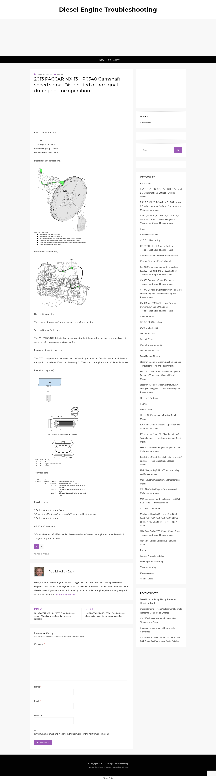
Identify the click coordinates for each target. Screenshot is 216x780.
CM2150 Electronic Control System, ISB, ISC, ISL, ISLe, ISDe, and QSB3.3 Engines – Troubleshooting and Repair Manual (159, 271)
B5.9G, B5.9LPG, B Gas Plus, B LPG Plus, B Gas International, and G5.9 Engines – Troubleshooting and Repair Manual (159, 219)
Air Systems (145, 183)
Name (37, 686)
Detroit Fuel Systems (150, 350)
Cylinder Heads (147, 316)
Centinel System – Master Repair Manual (159, 255)
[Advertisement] (108, 37)
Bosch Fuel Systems (149, 234)
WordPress (124, 767)
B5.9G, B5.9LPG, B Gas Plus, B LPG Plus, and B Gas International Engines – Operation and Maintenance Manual (161, 206)
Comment (39, 644)
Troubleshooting (148, 567)
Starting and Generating (151, 561)
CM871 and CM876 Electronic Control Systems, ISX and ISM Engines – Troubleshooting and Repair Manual (158, 307)
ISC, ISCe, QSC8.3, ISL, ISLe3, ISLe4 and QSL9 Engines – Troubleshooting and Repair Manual (161, 461)
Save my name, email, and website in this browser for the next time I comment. (71, 733)
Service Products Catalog (152, 556)
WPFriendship (106, 767)
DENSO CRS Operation (151, 322)
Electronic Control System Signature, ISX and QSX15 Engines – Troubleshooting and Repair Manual (160, 388)
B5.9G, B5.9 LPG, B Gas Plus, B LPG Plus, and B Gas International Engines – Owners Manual (161, 193)
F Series (143, 403)
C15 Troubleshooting (150, 240)
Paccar (46, 554)
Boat (142, 229)
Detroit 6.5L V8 (147, 333)
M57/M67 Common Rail (151, 508)
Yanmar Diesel (147, 578)
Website (38, 715)
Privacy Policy (108, 778)
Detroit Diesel (146, 339)
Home (101, 60)
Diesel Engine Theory (150, 356)
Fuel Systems (146, 409)
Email (37, 701)
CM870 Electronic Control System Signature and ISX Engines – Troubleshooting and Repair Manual (161, 293)
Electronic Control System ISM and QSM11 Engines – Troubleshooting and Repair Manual (160, 375)
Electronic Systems (149, 398)
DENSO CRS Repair (149, 327)
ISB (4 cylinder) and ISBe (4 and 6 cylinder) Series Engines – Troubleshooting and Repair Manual (161, 438)
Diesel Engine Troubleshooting (108, 9)
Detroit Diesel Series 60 (151, 345)
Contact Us (114, 60)
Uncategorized (147, 573)
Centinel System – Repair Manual (155, 261)
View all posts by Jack (65, 594)
